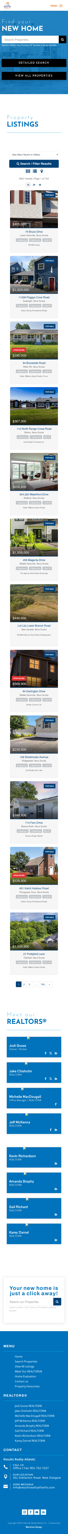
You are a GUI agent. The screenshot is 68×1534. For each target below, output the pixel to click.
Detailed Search (34, 63)
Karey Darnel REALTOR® (30, 1441)
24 (34, 184)
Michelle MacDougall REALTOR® (34, 1416)
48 (40, 184)
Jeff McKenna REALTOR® (30, 1421)
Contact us (21, 1381)
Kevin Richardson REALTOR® (33, 1436)
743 (43, 984)
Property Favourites (27, 1386)
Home (18, 1356)
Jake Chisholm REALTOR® (30, 1411)
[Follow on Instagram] (24, 1512)
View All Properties (34, 76)
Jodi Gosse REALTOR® (28, 1406)
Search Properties (26, 1361)
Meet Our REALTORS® (28, 1371)
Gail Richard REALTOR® (29, 1431)
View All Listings (24, 1366)
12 (28, 184)
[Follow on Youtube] (36, 1512)
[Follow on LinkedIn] (43, 1512)
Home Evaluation (25, 1376)
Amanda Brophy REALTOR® (32, 1426)
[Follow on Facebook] (30, 1512)
